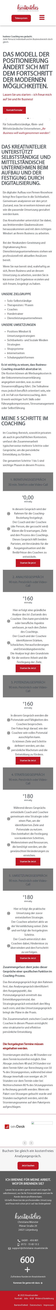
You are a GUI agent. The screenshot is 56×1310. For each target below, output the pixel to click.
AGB (32, 1298)
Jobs (26, 1298)
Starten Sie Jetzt (28, 668)
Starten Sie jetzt (28, 563)
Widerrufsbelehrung (44, 1298)
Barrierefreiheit (21, 1305)
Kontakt (18, 1298)
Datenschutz (36, 1305)
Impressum (49, 1305)
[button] (6, 119)
